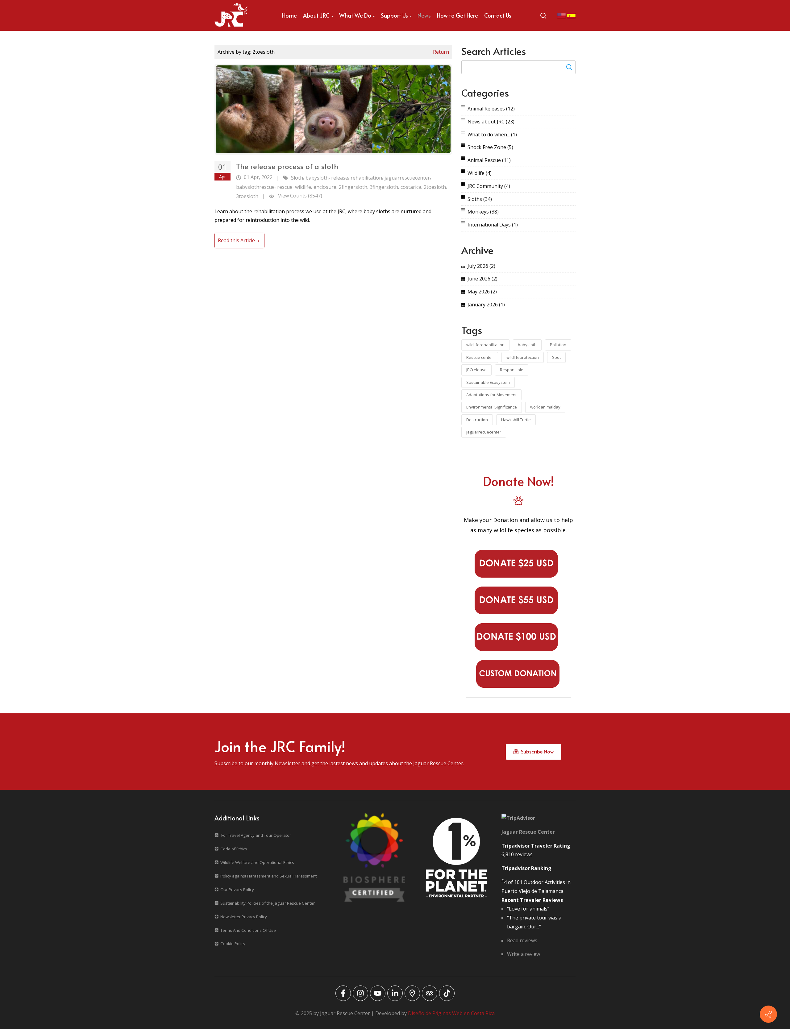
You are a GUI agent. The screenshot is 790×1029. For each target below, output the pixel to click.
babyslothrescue (255, 187)
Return (441, 51)
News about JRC (491, 121)
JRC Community (489, 186)
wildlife (303, 187)
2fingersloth (353, 187)
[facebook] (343, 993)
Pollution (558, 344)
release (339, 177)
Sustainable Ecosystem (488, 382)
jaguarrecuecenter (483, 432)
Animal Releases (491, 108)
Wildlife (480, 173)
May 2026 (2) (482, 291)
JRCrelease (476, 369)
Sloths (480, 199)
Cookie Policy (232, 943)
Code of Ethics (233, 849)
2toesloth (435, 187)
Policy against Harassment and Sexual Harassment (268, 876)
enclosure (325, 187)
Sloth (297, 177)
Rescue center (479, 357)
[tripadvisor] (429, 993)
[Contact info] (768, 1014)
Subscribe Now (536, 751)
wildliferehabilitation (485, 344)
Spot (556, 357)
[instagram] (360, 993)
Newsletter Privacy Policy (243, 916)
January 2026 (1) (486, 304)
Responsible (511, 369)
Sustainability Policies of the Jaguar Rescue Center (267, 903)
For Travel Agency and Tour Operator (256, 835)
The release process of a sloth (287, 166)
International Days (493, 224)
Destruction (477, 419)
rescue (285, 187)
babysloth (317, 177)
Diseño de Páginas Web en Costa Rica (451, 1013)
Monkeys (483, 211)
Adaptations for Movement (491, 394)
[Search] (543, 15)
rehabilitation (366, 177)
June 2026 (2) (482, 278)
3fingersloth (384, 187)
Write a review (523, 954)
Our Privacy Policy (237, 889)
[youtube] (377, 993)
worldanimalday (545, 407)
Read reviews (522, 940)
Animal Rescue (489, 160)
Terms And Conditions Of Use (248, 930)
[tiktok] (447, 993)
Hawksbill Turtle (516, 419)
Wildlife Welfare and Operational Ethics (257, 862)
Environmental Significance (491, 407)
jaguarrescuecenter (407, 177)
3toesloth (247, 196)
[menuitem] (289, 15)
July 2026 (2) (481, 266)
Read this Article (237, 240)
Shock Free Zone (490, 147)
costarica (411, 187)
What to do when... (492, 134)
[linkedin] (395, 993)
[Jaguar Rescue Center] (231, 15)
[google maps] (412, 993)
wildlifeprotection (522, 357)
